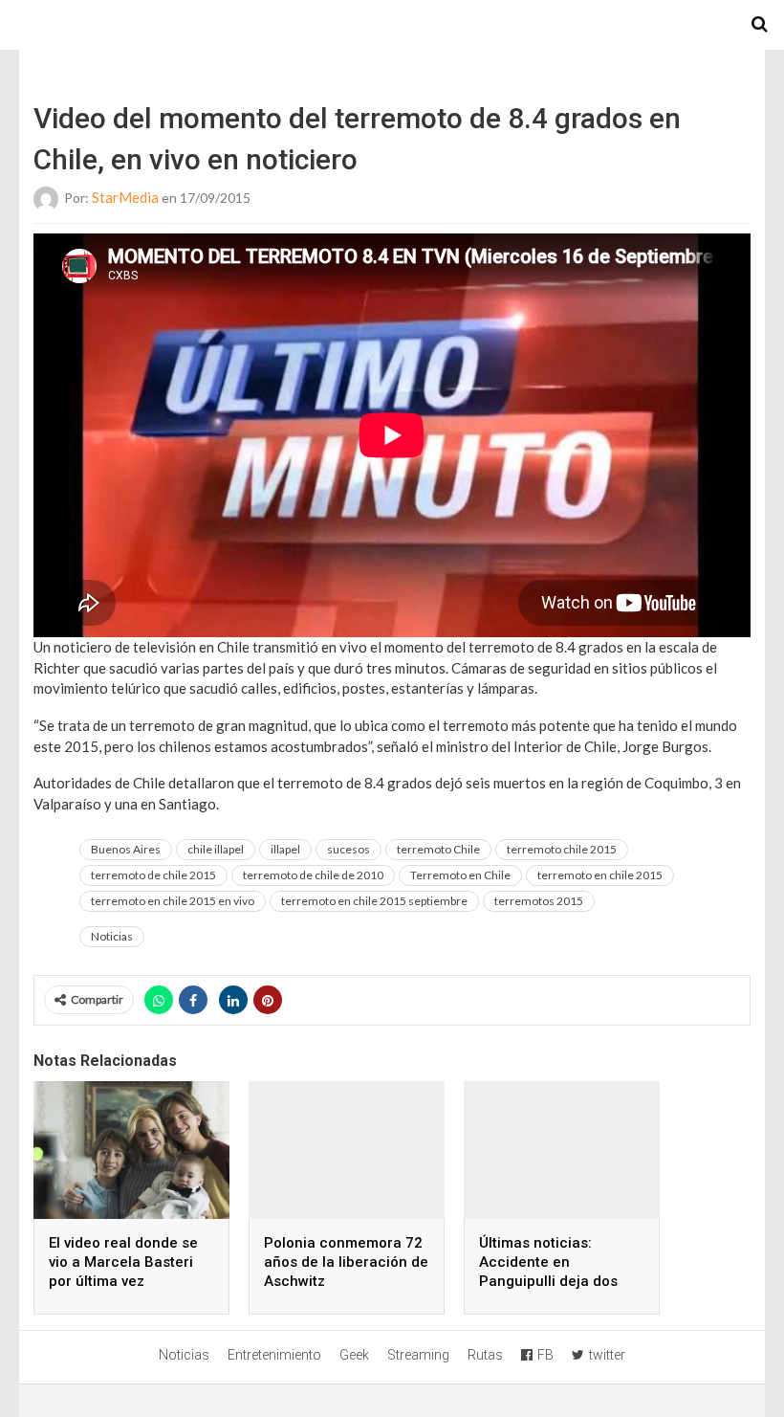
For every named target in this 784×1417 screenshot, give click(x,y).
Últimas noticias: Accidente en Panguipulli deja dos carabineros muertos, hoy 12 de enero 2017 (553, 1281)
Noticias (112, 936)
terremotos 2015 (538, 901)
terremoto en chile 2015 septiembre (374, 901)
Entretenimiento (274, 1354)
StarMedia (125, 197)
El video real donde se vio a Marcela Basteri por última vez (123, 1262)
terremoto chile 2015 (562, 849)
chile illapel (215, 849)
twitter (607, 1354)
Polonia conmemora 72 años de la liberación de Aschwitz (346, 1262)
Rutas (485, 1354)
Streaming (418, 1354)
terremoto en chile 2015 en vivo (172, 901)
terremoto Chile (438, 849)
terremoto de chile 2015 (153, 875)
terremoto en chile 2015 (600, 875)
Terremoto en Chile (460, 875)
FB (545, 1354)
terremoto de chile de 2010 (313, 875)
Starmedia (392, 24)
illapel (285, 849)
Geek (354, 1354)
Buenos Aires (126, 849)
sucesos (348, 849)
